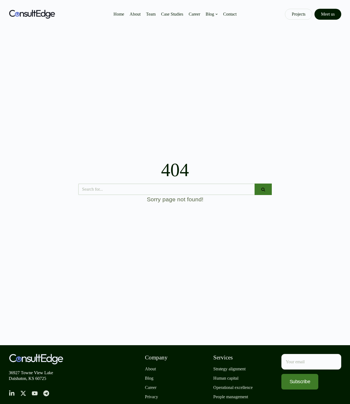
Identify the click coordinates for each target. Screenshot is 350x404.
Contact (230, 14)
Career (194, 14)
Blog (149, 378)
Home (118, 14)
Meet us (328, 14)
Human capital (225, 378)
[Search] (263, 189)
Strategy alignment (229, 369)
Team (151, 14)
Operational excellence (233, 387)
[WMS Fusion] (32, 14)
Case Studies (172, 14)
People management (230, 396)
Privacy (151, 396)
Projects (298, 14)
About (135, 14)
